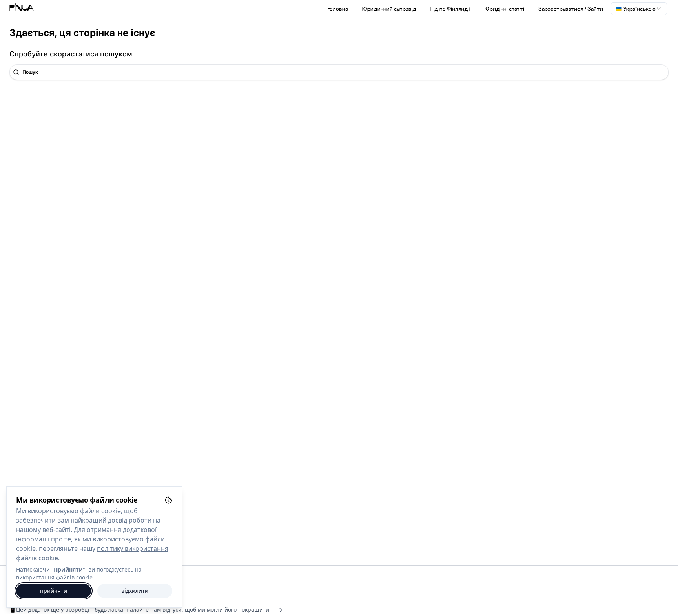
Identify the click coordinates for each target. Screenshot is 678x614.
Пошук (30, 72)
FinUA (21, 9)
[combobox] (639, 8)
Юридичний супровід (389, 8)
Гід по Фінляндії (450, 8)
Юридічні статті (504, 8)
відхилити (134, 590)
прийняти (53, 590)
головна (338, 8)
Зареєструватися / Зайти (570, 8)
